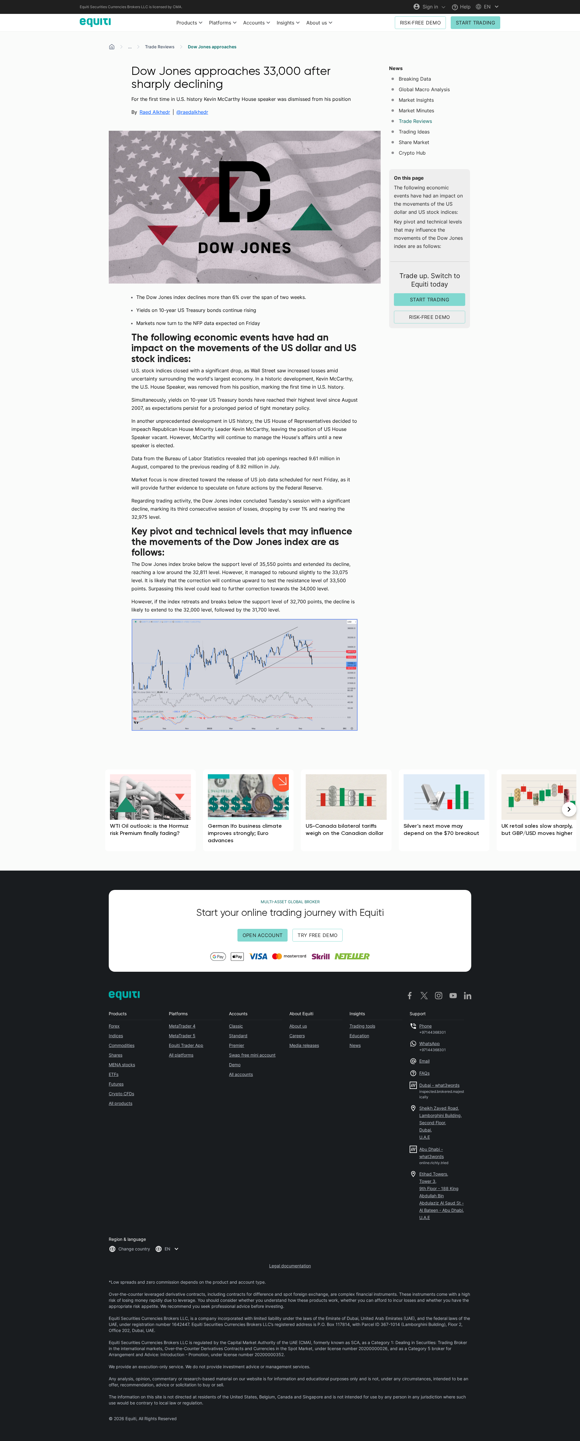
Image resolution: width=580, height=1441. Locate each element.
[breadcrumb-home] (112, 47)
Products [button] (186, 23)
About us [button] (316, 23)
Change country (134, 1248)
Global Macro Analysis (424, 89)
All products (120, 1103)
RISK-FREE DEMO (420, 23)
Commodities (121, 1045)
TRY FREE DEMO (317, 935)
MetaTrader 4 (182, 1026)
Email (424, 1061)
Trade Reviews (160, 46)
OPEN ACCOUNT (263, 935)
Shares (115, 1054)
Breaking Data (415, 79)
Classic (236, 1026)
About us (298, 1026)
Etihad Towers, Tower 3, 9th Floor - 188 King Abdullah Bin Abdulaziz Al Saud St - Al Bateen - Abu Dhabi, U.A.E (441, 1195)
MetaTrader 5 (182, 1035)
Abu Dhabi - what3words (431, 1153)
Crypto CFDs (121, 1093)
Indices (116, 1035)
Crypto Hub (412, 153)
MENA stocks (122, 1064)
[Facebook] (409, 995)
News (355, 1045)
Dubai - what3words (439, 1085)
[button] (487, 6)
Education (359, 1035)
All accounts (241, 1074)
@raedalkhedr (192, 112)
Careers (297, 1035)
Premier (236, 1045)
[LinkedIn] (467, 995)
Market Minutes (416, 111)
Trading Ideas (414, 132)
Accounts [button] (254, 23)
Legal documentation (290, 1265)
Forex (114, 1026)
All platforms (181, 1054)
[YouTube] (453, 995)
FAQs (424, 1073)
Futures (116, 1083)
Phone (425, 1026)
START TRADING (475, 23)
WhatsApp (429, 1043)
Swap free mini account (252, 1054)
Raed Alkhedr (155, 112)
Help (465, 7)
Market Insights (416, 100)
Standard (238, 1035)
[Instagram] (438, 995)
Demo (234, 1064)
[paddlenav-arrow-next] (569, 809)
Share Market (414, 142)
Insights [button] (285, 23)
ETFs (113, 1074)
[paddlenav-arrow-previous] (11, 809)
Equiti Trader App (186, 1045)
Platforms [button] (220, 23)
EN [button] (167, 1248)
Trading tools (362, 1026)
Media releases (304, 1045)
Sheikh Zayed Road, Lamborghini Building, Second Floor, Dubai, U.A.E (440, 1123)
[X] (424, 995)
